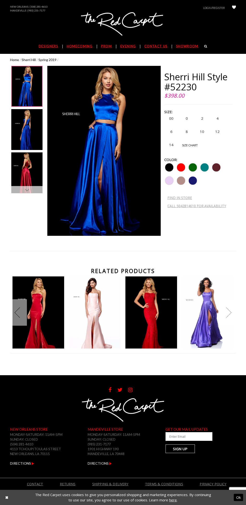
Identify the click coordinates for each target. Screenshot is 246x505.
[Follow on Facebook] (113, 390)
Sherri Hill (29, 60)
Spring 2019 (47, 60)
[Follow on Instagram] (132, 390)
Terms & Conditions (164, 484)
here (173, 500)
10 (202, 131)
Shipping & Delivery (110, 484)
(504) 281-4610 (38, 6)
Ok (238, 497)
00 (171, 118)
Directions (21, 463)
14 (171, 144)
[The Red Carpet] (123, 24)
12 (217, 131)
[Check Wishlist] (234, 7)
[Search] (206, 46)
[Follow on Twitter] (122, 390)
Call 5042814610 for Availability (196, 206)
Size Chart (190, 145)
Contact (35, 484)
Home (14, 60)
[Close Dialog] (7, 497)
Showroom (187, 46)
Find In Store (179, 197)
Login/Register (214, 7)
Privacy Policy (213, 484)
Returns (67, 484)
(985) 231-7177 (36, 10)
